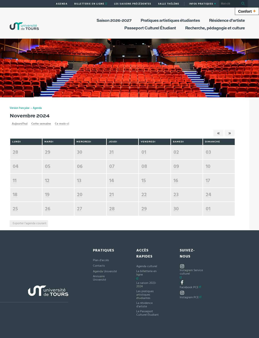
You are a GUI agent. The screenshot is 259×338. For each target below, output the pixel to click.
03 (208, 152)
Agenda (37, 108)
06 (79, 166)
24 (208, 194)
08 (144, 166)
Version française (19, 108)
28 (15, 152)
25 (15, 208)
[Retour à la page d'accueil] (24, 22)
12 (47, 180)
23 (176, 194)
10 (208, 166)
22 (144, 194)
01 (143, 152)
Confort (247, 11)
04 (15, 166)
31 (111, 152)
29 (47, 152)
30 (79, 152)
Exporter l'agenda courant (29, 223)
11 (14, 180)
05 (47, 166)
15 (143, 180)
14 (111, 180)
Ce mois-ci (62, 123)
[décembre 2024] (229, 133)
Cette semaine (41, 123)
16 (175, 180)
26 (47, 208)
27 (79, 208)
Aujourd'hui (19, 123)
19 (47, 194)
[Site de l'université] (34, 294)
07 (112, 166)
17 (208, 180)
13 (79, 180)
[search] (228, 4)
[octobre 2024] (218, 133)
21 (111, 194)
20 (79, 194)
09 (176, 166)
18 (15, 194)
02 (176, 152)
